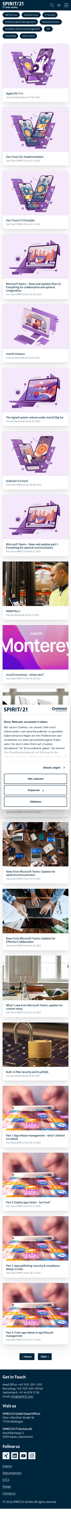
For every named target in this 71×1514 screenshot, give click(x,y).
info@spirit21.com (22, 1396)
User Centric (28, 36)
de (59, 5)
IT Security (50, 15)
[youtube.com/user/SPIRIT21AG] (23, 1455)
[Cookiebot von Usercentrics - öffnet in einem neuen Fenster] (52, 709)
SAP (48, 29)
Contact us (9, 1493)
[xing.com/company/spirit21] (6, 1455)
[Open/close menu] (66, 5)
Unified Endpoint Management (20, 22)
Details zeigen (51, 767)
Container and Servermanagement (22, 29)
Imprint (7, 1466)
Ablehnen (35, 801)
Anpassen (34, 790)
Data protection (12, 1473)
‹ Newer (27, 1356)
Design (7, 1486)
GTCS (6, 1479)
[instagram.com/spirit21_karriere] (31, 1455)
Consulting (10, 36)
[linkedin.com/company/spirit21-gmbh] (14, 1455)
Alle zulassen (36, 778)
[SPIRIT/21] (13, 5)
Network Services (50, 22)
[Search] (52, 5)
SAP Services (11, 15)
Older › (44, 1356)
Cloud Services (31, 15)
